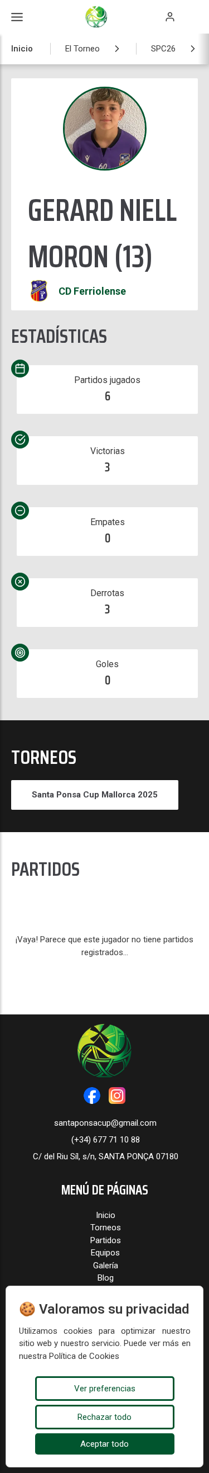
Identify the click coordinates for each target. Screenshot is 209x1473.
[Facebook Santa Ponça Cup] (92, 1095)
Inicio (22, 49)
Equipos (105, 1253)
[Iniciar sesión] (170, 17)
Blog (106, 1278)
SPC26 (163, 49)
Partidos (105, 1240)
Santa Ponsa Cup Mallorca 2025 (95, 795)
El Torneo (82, 49)
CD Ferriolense (92, 291)
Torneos (105, 1227)
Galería (105, 1265)
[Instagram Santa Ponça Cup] (117, 1095)
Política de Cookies (84, 1356)
